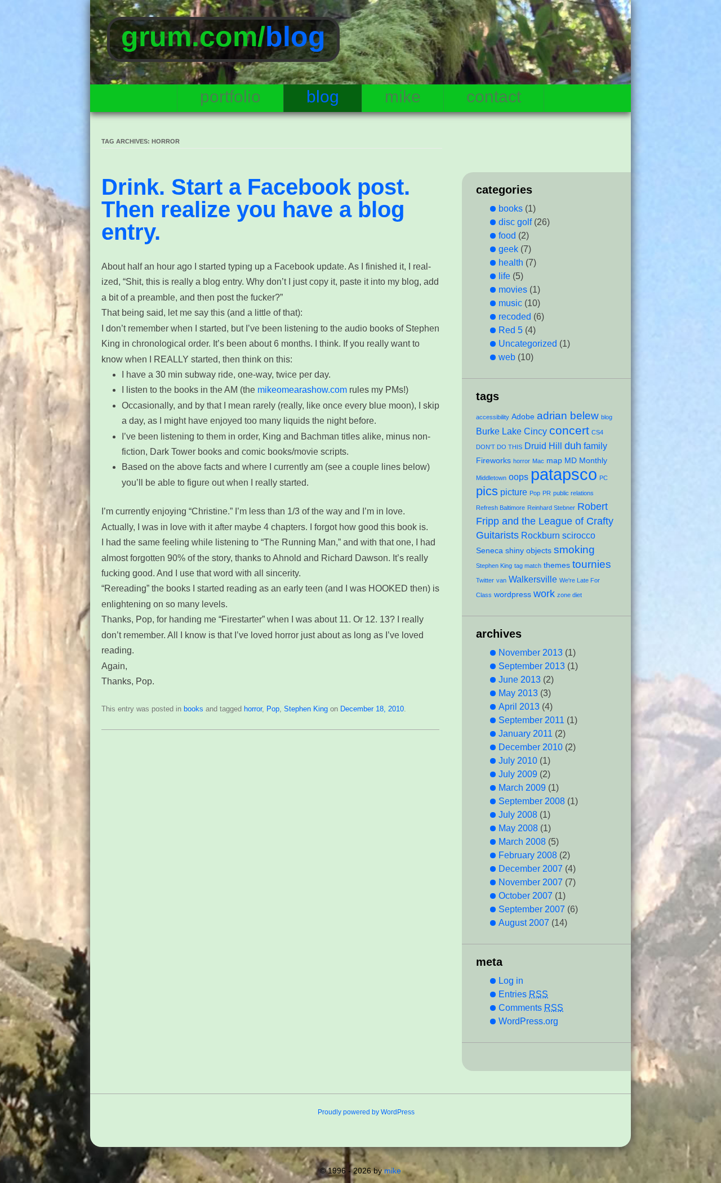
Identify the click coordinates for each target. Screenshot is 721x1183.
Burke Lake (499, 431)
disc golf (515, 222)
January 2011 (526, 733)
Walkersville (533, 579)
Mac (538, 461)
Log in (511, 980)
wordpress (512, 594)
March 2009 (522, 787)
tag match (527, 565)
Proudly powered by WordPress (366, 1112)
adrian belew (568, 415)
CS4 (597, 432)
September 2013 (532, 666)
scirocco (578, 535)
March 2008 (522, 841)
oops (518, 477)
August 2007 (524, 922)
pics (487, 491)
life (504, 276)
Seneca (489, 550)
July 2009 (518, 774)
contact (493, 96)
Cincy (535, 431)
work (544, 593)
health (511, 262)
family (595, 446)
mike (403, 96)
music (510, 303)
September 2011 (531, 720)
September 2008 (532, 801)
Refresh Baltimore (500, 507)
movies (513, 289)
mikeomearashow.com (302, 390)
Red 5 (511, 330)
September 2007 (532, 909)
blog (295, 37)
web (507, 357)
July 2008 (518, 814)
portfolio (230, 96)
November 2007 (531, 882)
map (554, 460)
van (501, 580)
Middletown (491, 477)
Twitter (485, 580)
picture (513, 492)
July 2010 (518, 760)
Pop (272, 709)
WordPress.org (528, 1021)
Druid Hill (543, 446)
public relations (573, 493)
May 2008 (518, 828)
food (507, 235)
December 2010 (531, 747)
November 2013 (531, 652)
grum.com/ (193, 37)
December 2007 (531, 868)
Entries (523, 994)
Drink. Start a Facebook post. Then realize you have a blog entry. (255, 209)
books (193, 709)
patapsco (564, 474)
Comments (531, 1007)
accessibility (492, 417)
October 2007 (526, 895)
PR (546, 493)
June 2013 (520, 679)
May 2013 (518, 693)
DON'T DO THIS (499, 446)
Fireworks (493, 460)
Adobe (523, 416)
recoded (515, 316)
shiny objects (528, 550)
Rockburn (540, 535)
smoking (574, 549)
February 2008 (528, 855)
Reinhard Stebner (551, 507)
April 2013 (519, 706)
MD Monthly (585, 460)
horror (253, 709)
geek (508, 249)
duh (572, 445)
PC (603, 477)
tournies (591, 564)
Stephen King (306, 709)
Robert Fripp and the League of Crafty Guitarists (544, 521)
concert (569, 430)
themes (557, 565)
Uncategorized (528, 343)
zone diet (569, 595)
